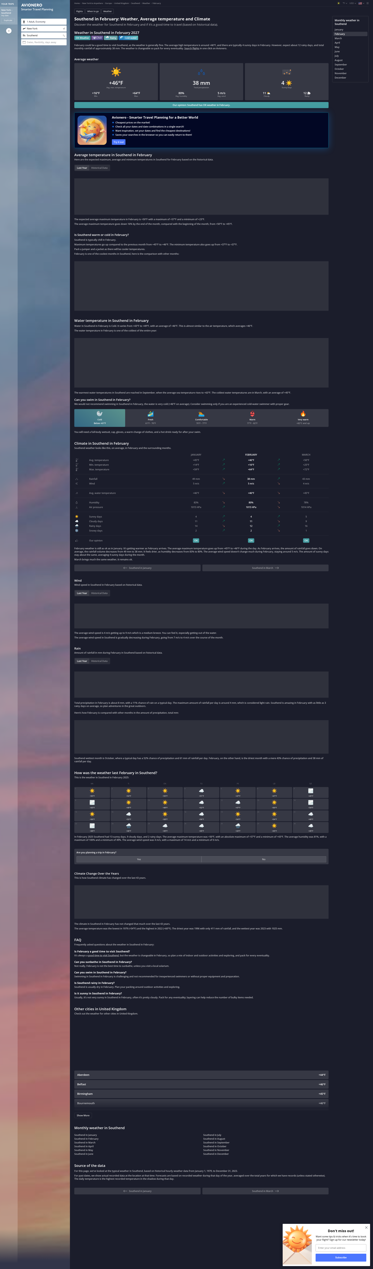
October (339, 69)
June (337, 51)
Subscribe (341, 1257)
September (341, 64)
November (341, 73)
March (338, 38)
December (340, 77)
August (339, 60)
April (337, 42)
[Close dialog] (366, 1227)
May (337, 47)
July (337, 55)
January (339, 29)
